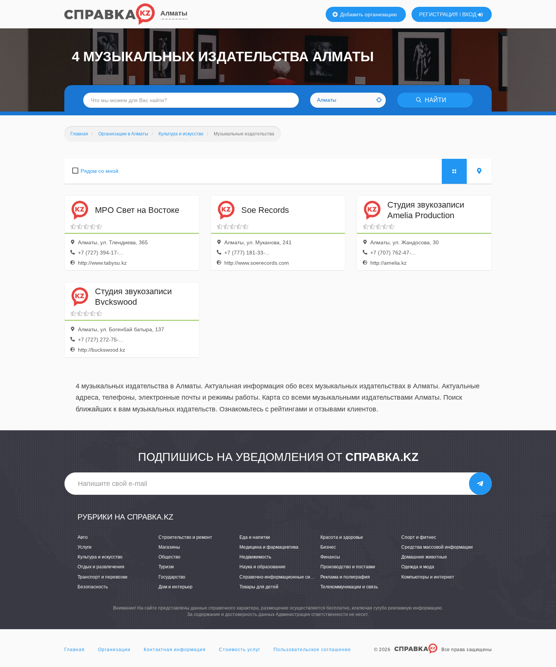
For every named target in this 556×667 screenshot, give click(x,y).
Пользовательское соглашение (312, 649)
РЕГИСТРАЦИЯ (438, 14)
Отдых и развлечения (101, 566)
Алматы (173, 13)
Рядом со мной (99, 171)
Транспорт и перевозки (102, 577)
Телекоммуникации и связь (349, 586)
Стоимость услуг (239, 649)
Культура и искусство (100, 557)
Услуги (85, 547)
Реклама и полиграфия (345, 577)
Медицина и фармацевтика (268, 547)
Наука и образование (262, 566)
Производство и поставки (347, 566)
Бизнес (328, 547)
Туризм (166, 566)
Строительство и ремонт (185, 537)
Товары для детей (258, 586)
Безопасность (93, 586)
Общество (169, 557)
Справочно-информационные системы (281, 577)
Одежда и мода (417, 566)
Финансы (330, 557)
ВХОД (470, 14)
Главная (74, 649)
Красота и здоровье (341, 537)
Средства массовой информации (437, 547)
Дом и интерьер (175, 586)
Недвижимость (255, 557)
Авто (83, 537)
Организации (114, 649)
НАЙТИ (434, 100)
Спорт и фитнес (418, 537)
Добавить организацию (368, 14)
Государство (171, 577)
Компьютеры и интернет (427, 577)
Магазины (169, 547)
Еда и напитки (254, 537)
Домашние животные (424, 557)
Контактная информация (175, 649)
